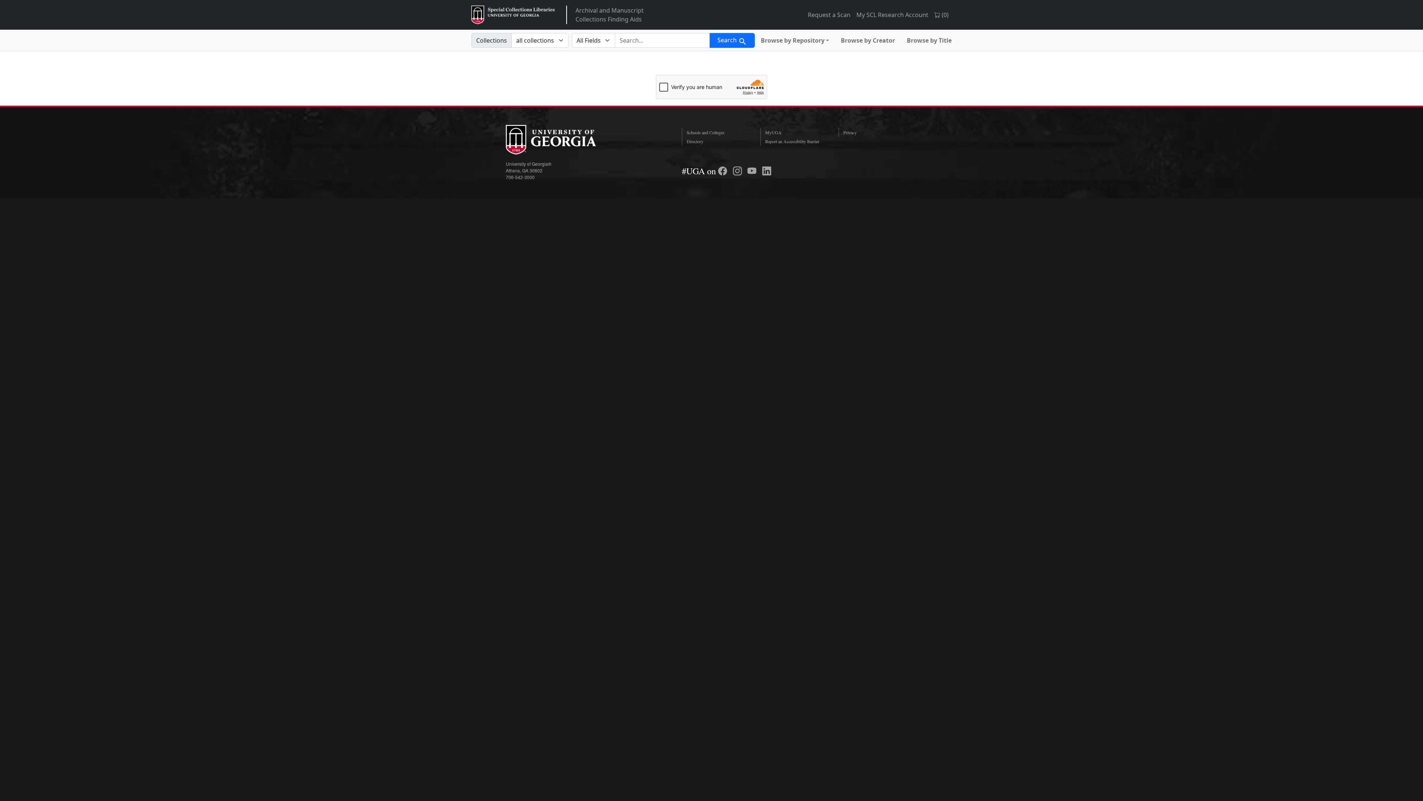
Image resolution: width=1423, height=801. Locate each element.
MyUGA (773, 132)
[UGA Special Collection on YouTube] (753, 171)
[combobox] (662, 40)
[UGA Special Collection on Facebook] (723, 171)
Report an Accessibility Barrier (792, 141)
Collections (491, 40)
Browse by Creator (868, 40)
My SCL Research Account (892, 15)
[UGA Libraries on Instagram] (738, 171)
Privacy (850, 132)
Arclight (513, 15)
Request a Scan (829, 15)
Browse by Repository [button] (793, 40)
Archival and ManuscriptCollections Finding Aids (609, 14)
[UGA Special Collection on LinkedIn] (766, 171)
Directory (695, 141)
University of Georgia (561, 140)
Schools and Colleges (705, 132)
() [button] (944, 15)
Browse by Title (929, 40)
